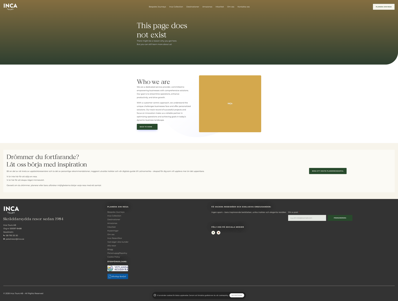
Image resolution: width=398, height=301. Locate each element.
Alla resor (111, 246)
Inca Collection (176, 7)
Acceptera (237, 295)
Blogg (110, 249)
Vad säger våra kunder (117, 242)
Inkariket (220, 7)
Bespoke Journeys (157, 7)
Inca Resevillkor (114, 238)
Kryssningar (112, 231)
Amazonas (207, 7)
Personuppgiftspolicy (117, 253)
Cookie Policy (113, 257)
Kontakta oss (244, 7)
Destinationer (192, 7)
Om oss (230, 7)
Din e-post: (293, 212)
